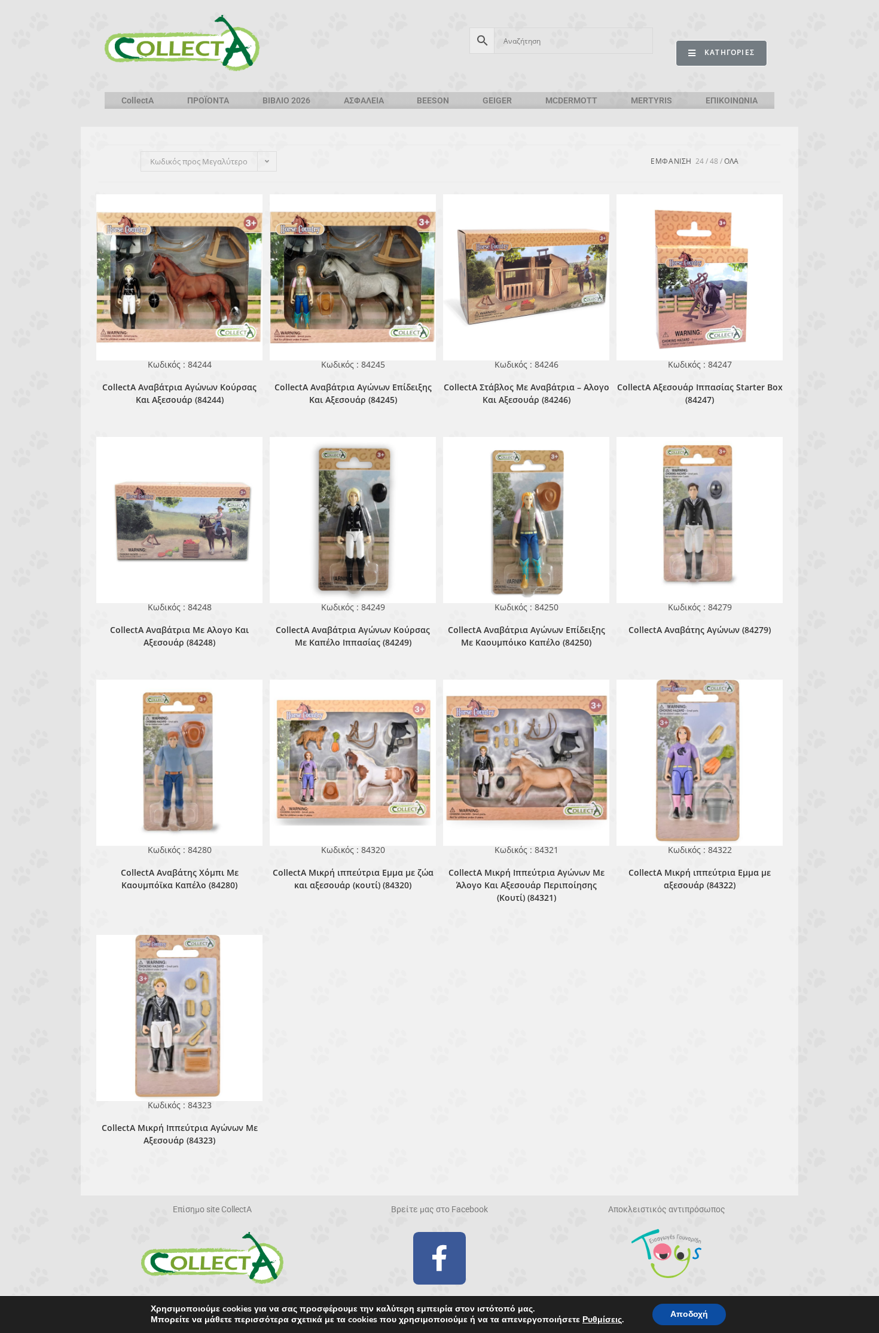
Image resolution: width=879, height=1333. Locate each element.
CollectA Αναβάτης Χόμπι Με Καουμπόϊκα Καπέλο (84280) (180, 879)
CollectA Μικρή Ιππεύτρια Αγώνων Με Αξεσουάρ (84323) (180, 1134)
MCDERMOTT (571, 100)
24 (699, 161)
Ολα (731, 161)
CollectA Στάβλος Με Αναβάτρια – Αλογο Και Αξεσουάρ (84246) (526, 393)
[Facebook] (439, 1258)
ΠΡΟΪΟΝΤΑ (208, 100)
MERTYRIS (651, 100)
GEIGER (497, 100)
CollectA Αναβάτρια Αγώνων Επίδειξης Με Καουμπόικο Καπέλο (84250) (526, 636)
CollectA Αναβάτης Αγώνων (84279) (699, 629)
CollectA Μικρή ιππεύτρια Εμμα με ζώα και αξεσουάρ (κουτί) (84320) (353, 879)
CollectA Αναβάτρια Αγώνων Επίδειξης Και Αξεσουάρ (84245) (353, 393)
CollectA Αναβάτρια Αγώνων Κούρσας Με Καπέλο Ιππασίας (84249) (353, 636)
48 (714, 161)
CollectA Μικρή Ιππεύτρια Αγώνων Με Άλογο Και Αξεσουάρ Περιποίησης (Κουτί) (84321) (526, 885)
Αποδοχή (689, 1314)
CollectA (137, 100)
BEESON (433, 100)
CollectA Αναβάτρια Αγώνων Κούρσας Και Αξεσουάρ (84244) (179, 393)
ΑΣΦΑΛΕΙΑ (364, 100)
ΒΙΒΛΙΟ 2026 (286, 100)
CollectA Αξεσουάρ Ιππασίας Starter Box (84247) (700, 393)
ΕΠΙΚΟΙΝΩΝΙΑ (732, 100)
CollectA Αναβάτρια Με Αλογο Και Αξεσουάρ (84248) (179, 636)
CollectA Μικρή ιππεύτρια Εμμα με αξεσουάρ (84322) (699, 879)
